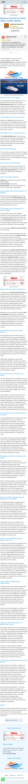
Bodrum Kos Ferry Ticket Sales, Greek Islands (13, 19)
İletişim (6, 775)
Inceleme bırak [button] (15, 31)
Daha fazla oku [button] (5, 49)
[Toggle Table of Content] (19, 720)
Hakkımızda (13, 775)
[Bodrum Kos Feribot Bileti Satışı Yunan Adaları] (3, 2)
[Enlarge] (21, 72)
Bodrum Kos (20, 775)
